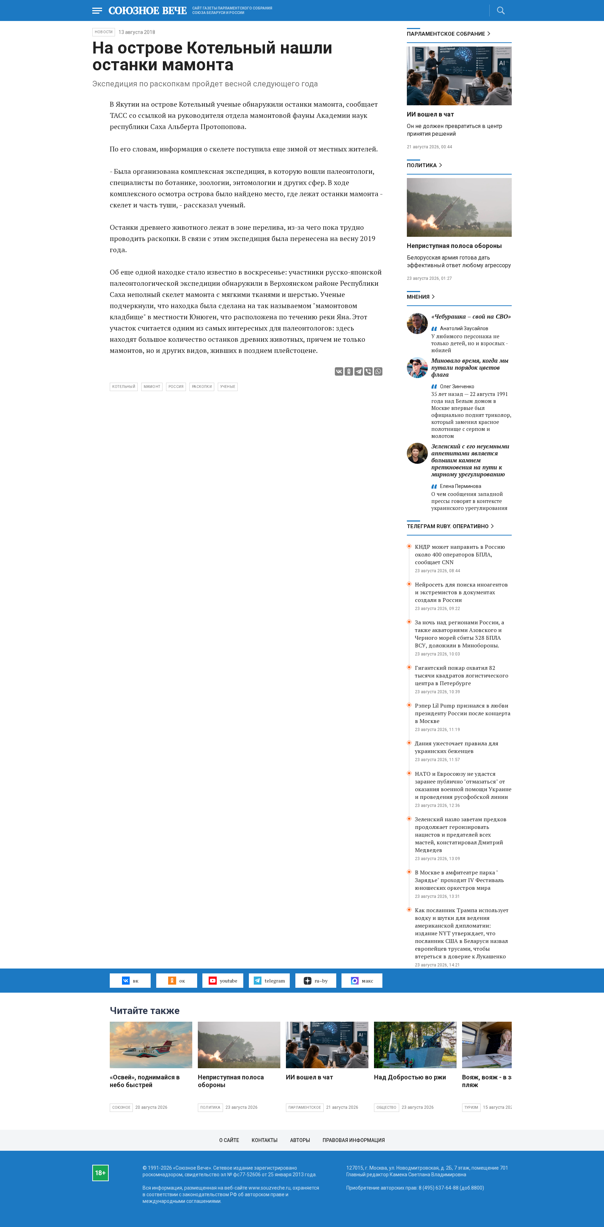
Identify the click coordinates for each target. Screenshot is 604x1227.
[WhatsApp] (378, 371)
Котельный (123, 387)
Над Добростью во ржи (410, 1077)
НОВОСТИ (104, 32)
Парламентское (304, 1107)
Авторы (300, 1140)
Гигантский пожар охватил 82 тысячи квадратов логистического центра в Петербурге (461, 675)
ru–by (321, 980)
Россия (176, 387)
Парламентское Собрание (446, 34)
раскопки (202, 387)
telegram (275, 980)
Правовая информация (354, 1140)
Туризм (471, 1107)
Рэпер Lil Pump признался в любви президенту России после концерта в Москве (462, 713)
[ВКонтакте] (339, 371)
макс (367, 980)
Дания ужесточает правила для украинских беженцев (456, 747)
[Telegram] (358, 371)
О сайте (229, 1140)
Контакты (265, 1140)
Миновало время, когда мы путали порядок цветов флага (470, 367)
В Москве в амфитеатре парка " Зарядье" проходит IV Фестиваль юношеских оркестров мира (459, 880)
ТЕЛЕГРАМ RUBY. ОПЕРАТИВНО (448, 526)
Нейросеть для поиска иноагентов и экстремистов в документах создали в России (461, 592)
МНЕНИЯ (418, 297)
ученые (227, 387)
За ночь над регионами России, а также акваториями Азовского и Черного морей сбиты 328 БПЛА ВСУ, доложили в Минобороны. (459, 633)
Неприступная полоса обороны (454, 245)
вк (135, 980)
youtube (228, 980)
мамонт (152, 387)
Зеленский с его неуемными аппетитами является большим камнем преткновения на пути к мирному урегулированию (470, 460)
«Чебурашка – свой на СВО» (471, 316)
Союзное (121, 1107)
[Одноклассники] (349, 371)
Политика (422, 165)
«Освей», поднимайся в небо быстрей (145, 1080)
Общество (386, 1107)
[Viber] (368, 371)
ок (182, 980)
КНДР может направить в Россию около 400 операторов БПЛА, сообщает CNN (460, 554)
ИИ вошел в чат (430, 114)
